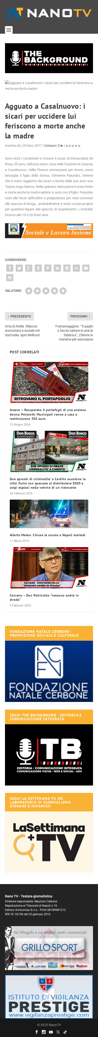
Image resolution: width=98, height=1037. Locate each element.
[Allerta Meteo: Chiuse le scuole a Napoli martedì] (49, 514)
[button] (49, 58)
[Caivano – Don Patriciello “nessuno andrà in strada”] (49, 567)
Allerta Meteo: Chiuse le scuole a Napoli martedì (48, 535)
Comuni (50, 145)
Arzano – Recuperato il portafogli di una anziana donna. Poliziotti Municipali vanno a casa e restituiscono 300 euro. (48, 414)
